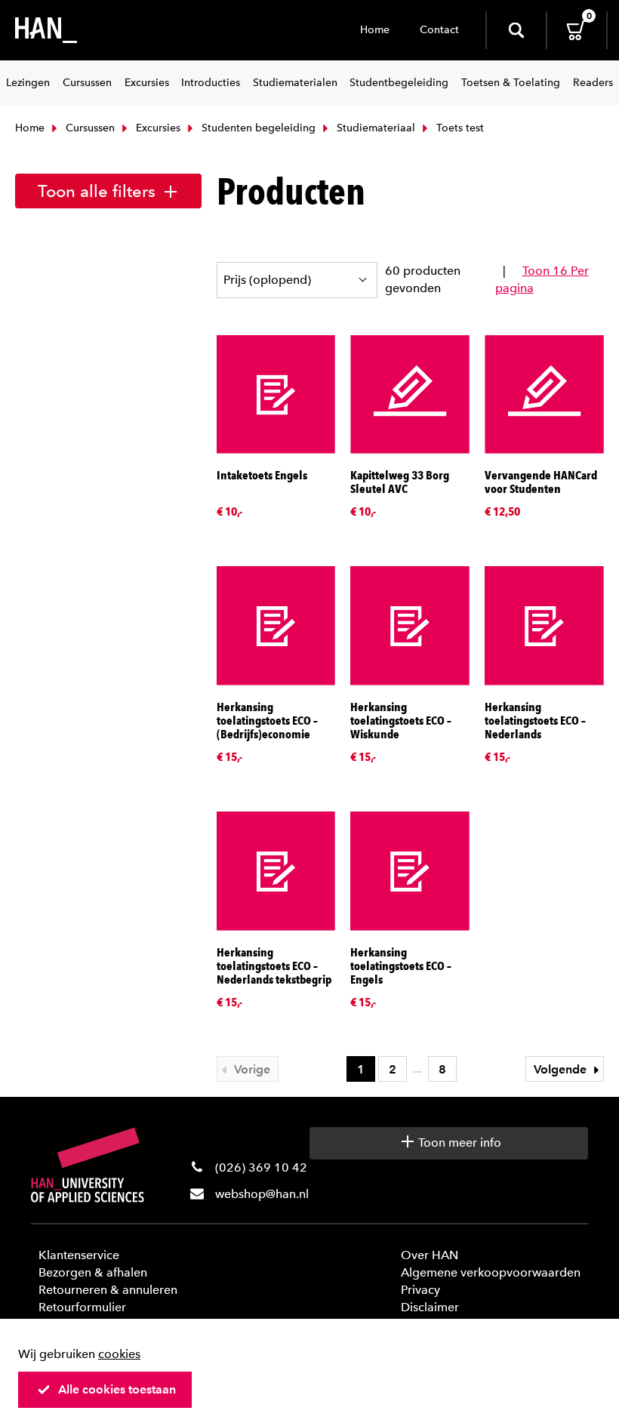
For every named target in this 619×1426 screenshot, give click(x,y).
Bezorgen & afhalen (92, 1272)
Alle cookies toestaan (117, 1389)
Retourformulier (82, 1307)
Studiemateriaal (374, 128)
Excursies (156, 128)
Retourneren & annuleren (107, 1290)
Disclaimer (430, 1307)
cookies (119, 1354)
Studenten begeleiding (257, 128)
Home (375, 29)
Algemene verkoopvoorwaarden (491, 1272)
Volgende (562, 1069)
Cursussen (89, 128)
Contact (439, 29)
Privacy (420, 1290)
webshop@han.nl (262, 1194)
